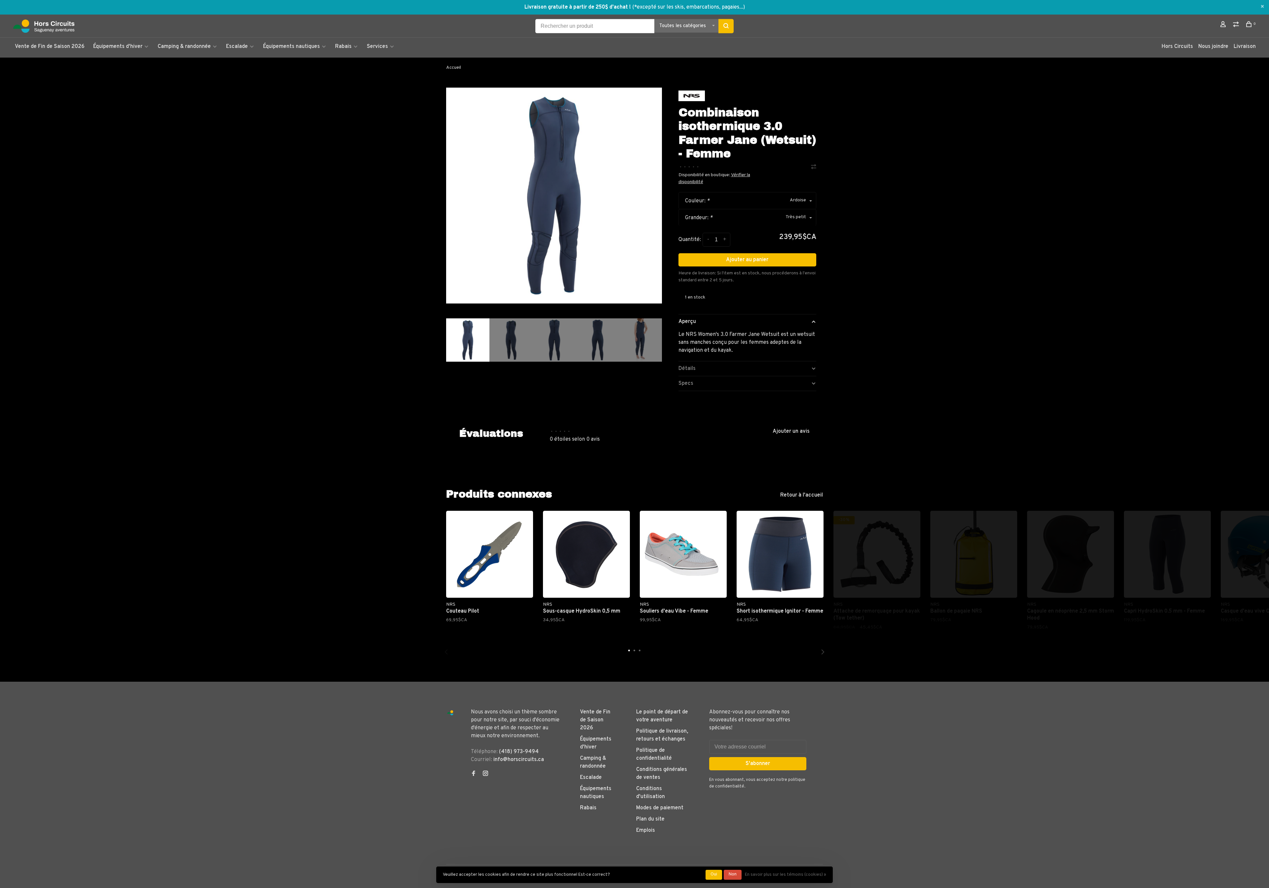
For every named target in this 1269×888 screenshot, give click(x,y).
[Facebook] (473, 774)
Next (665, 378)
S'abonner (758, 763)
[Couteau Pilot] (489, 554)
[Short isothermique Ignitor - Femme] (780, 554)
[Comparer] (1237, 25)
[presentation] (467, 340)
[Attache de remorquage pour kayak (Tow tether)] (876, 554)
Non (733, 874)
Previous (446, 652)
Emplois (645, 830)
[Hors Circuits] (450, 713)
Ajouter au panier (747, 260)
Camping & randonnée (184, 46)
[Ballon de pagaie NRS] (973, 554)
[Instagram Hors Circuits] (485, 774)
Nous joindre (1213, 46)
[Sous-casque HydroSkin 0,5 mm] (586, 554)
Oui (714, 874)
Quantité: (689, 239)
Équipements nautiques (291, 46)
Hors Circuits (1177, 46)
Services (377, 46)
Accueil (453, 67)
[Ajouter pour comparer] (813, 167)
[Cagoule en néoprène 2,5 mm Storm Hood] (1070, 554)
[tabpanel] (554, 195)
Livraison (1245, 46)
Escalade (237, 46)
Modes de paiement (659, 808)
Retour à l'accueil (801, 495)
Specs (685, 383)
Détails (687, 368)
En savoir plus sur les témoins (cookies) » (785, 874)
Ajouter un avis (791, 431)
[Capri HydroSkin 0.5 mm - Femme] (1167, 554)
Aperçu (687, 321)
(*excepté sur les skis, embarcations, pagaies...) (688, 7)
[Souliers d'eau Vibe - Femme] (683, 554)
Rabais (344, 46)
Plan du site (650, 819)
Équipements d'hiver (117, 46)
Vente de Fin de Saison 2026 (50, 46)
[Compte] (1224, 25)
